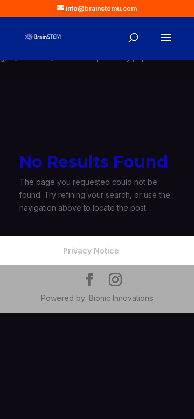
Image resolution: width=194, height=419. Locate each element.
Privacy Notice (91, 250)
